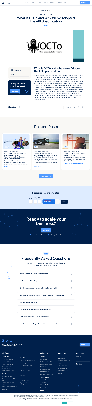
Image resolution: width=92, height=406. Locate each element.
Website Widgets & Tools (8, 370)
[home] (6, 3)
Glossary (60, 373)
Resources (62, 353)
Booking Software (6, 361)
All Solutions (43, 359)
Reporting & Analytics (7, 364)
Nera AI (65, 2)
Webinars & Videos (62, 365)
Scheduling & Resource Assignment (8, 383)
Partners (78, 359)
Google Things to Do (25, 370)
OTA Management (24, 380)
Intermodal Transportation (46, 374)
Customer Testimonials (64, 360)
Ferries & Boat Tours (45, 369)
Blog (59, 363)
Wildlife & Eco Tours (45, 384)
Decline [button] (70, 402)
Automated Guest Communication (6, 367)
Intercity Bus (43, 366)
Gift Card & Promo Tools (26, 365)
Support (52, 2)
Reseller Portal (23, 373)
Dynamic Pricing (24, 368)
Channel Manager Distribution (27, 360)
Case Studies (61, 358)
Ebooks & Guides (62, 368)
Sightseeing (43, 382)
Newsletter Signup (62, 370)
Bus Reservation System (46, 364)
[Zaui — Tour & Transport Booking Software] (12, 341)
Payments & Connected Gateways (26, 383)
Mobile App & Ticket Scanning (9, 386)
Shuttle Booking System (46, 361)
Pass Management (24, 363)
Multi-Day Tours (44, 387)
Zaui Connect (23, 378)
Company (59, 2)
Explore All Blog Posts (46, 176)
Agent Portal (23, 375)
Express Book (5, 389)
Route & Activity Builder (8, 376)
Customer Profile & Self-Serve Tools (9, 379)
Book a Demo (84, 2)
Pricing (39, 2)
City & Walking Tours (45, 380)
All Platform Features (7, 359)
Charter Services (44, 371)
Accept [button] (65, 402)
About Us (78, 356)
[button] (26, 2)
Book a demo (15, 91)
